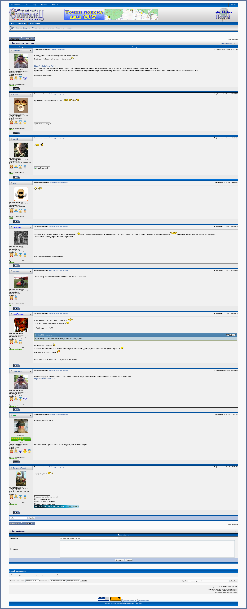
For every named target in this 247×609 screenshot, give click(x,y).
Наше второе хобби (64, 28)
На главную (15, 5)
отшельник (17, 227)
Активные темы (34, 23)
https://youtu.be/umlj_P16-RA (45, 66)
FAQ (34, 5)
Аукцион (44, 5)
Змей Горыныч (18, 314)
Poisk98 (16, 95)
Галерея (55, 5)
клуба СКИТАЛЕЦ (132, 603)
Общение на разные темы (43, 28)
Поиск (233, 5)
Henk (14, 183)
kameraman (17, 51)
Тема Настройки (226, 43)
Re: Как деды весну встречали (58, 94)
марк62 (15, 139)
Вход (12, 23)
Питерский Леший (19, 468)
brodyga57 (16, 271)
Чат (26, 5)
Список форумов (23, 28)
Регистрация (22, 23)
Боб (14, 415)
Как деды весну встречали (23, 43)
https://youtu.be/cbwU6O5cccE (46, 379)
